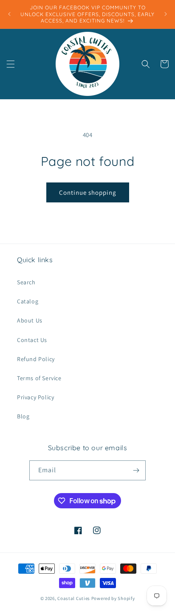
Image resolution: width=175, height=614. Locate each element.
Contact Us (32, 340)
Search (26, 282)
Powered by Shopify (113, 598)
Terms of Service (39, 378)
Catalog (27, 301)
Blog (23, 416)
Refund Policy (36, 359)
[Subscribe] (136, 470)
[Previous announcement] (9, 14)
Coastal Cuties (73, 598)
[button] (10, 64)
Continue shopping (87, 192)
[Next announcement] (165, 14)
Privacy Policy (35, 397)
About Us (29, 320)
